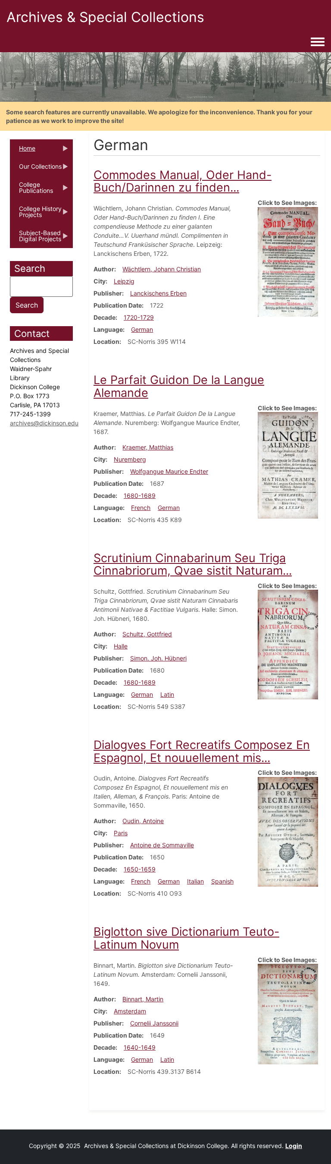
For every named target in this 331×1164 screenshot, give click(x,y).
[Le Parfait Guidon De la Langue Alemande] (288, 464)
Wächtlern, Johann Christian (161, 269)
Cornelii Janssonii (154, 1023)
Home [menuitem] (22, 151)
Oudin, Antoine (143, 820)
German (142, 329)
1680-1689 (140, 495)
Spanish (222, 881)
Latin (167, 694)
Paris (121, 833)
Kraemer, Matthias (147, 447)
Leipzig (124, 281)
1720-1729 (139, 317)
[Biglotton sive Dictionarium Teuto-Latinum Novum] (288, 1013)
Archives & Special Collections (105, 17)
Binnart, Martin (142, 999)
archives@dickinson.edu (44, 423)
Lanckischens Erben (158, 293)
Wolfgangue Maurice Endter (169, 471)
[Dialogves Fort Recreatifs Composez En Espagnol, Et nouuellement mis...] (288, 831)
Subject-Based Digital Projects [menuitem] (35, 238)
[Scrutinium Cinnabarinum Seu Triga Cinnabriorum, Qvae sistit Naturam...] (288, 644)
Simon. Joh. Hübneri (158, 658)
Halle (121, 646)
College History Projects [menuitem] (36, 214)
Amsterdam (130, 1011)
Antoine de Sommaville (162, 845)
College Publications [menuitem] (31, 190)
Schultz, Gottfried (147, 634)
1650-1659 (140, 869)
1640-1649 (140, 1047)
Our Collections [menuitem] (36, 169)
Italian (195, 881)
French (140, 507)
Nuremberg (130, 459)
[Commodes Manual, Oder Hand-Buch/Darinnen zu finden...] (288, 260)
